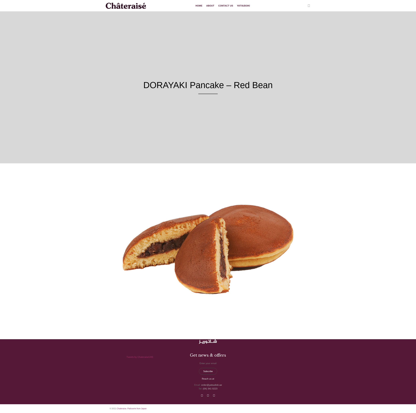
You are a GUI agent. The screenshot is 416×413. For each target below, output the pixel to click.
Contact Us (225, 5)
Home (198, 5)
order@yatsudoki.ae (211, 385)
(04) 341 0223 (210, 388)
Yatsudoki (243, 5)
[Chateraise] (126, 6)
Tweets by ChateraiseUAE (139, 357)
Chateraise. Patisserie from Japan (132, 408)
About (210, 5)
